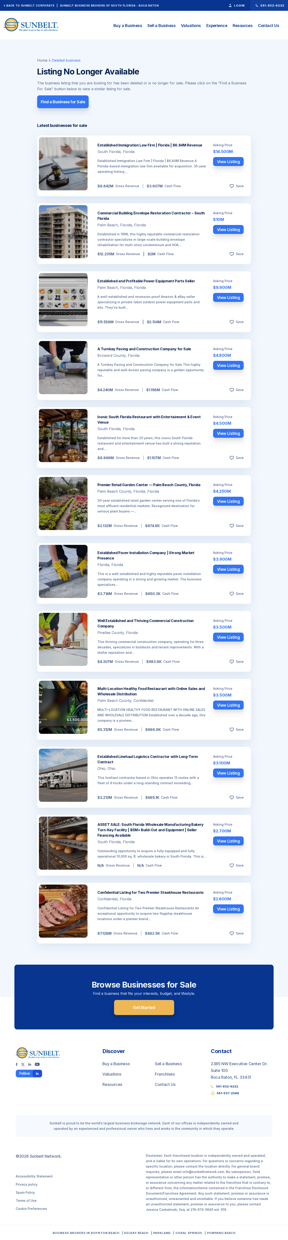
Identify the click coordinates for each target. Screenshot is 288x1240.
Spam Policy (25, 1192)
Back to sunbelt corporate (30, 5)
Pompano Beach (221, 1233)
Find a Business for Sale (63, 101)
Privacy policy (27, 1184)
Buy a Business (127, 25)
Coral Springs (189, 1233)
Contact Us (268, 25)
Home (42, 60)
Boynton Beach (105, 1233)
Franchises (165, 1074)
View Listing (228, 161)
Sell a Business (161, 25)
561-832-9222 (227, 1086)
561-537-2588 (228, 1093)
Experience (216, 25)
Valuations (191, 25)
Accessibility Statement (34, 1176)
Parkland (162, 1233)
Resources (242, 25)
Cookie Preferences (31, 1209)
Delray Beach (136, 1233)
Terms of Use (26, 1200)
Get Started (144, 1007)
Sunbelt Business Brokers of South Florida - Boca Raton (109, 5)
